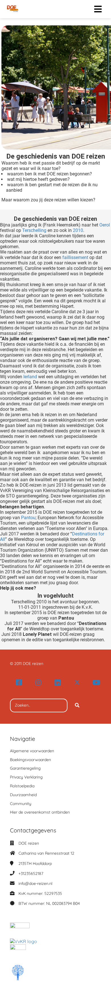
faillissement (75, 257)
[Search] (77, 705)
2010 (78, 230)
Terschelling (34, 230)
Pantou (28, 517)
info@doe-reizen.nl (35, 883)
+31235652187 (30, 873)
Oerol (104, 225)
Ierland (30, 376)
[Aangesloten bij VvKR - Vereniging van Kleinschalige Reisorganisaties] (23, 941)
